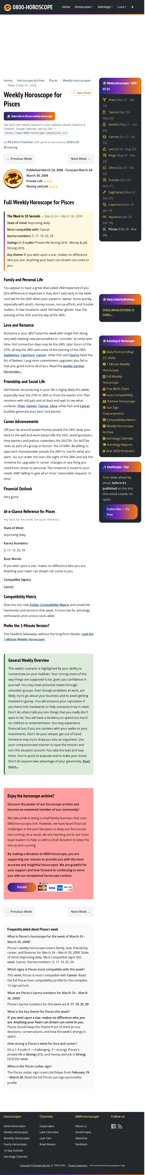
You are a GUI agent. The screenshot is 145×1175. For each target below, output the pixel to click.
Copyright (25, 1165)
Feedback (81, 1144)
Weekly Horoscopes (77, 80)
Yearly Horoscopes (15, 1144)
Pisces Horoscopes (13, 178)
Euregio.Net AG (42, 1165)
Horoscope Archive (30, 80)
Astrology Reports (120, 445)
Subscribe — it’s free (118, 512)
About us (81, 1126)
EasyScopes (47, 1126)
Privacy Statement (77, 1165)
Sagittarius (11, 355)
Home (66, 7)
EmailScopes (83, 1132)
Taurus (74, 355)
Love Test (45, 1138)
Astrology (104, 7)
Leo (122, 149)
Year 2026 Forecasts (120, 451)
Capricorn (28, 355)
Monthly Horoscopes (17, 1138)
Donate (22, 887)
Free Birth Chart (117, 389)
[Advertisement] (72, 45)
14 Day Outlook (13, 1150)
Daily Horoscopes (14, 1126)
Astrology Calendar (119, 438)
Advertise (81, 1138)
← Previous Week (19, 159)
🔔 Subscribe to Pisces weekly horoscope (29, 116)
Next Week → (80, 159)
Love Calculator (49, 1132)
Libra (53, 406)
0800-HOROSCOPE (33, 7)
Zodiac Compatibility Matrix (49, 605)
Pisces (53, 80)
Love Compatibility (120, 395)
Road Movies (48, 1144)
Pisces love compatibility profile (40, 980)
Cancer (41, 355)
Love (121, 7)
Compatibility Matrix (121, 420)
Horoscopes (83, 7)
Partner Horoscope (121, 401)
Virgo (21, 406)
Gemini (31, 406)
